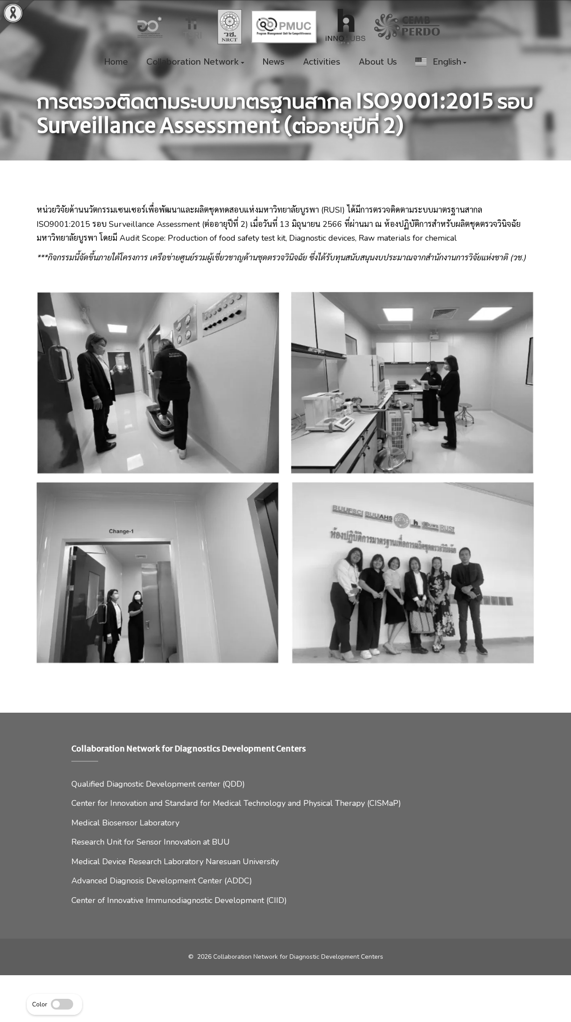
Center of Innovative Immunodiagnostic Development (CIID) (179, 900)
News (274, 62)
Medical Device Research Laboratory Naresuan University (175, 861)
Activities (321, 62)
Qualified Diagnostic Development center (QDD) (158, 784)
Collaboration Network (192, 62)
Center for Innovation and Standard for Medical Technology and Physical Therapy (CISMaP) (236, 803)
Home (116, 62)
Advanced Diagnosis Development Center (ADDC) (161, 880)
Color (39, 1004)
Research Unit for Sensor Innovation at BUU (150, 842)
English (444, 62)
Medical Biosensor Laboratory (125, 822)
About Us (378, 62)
